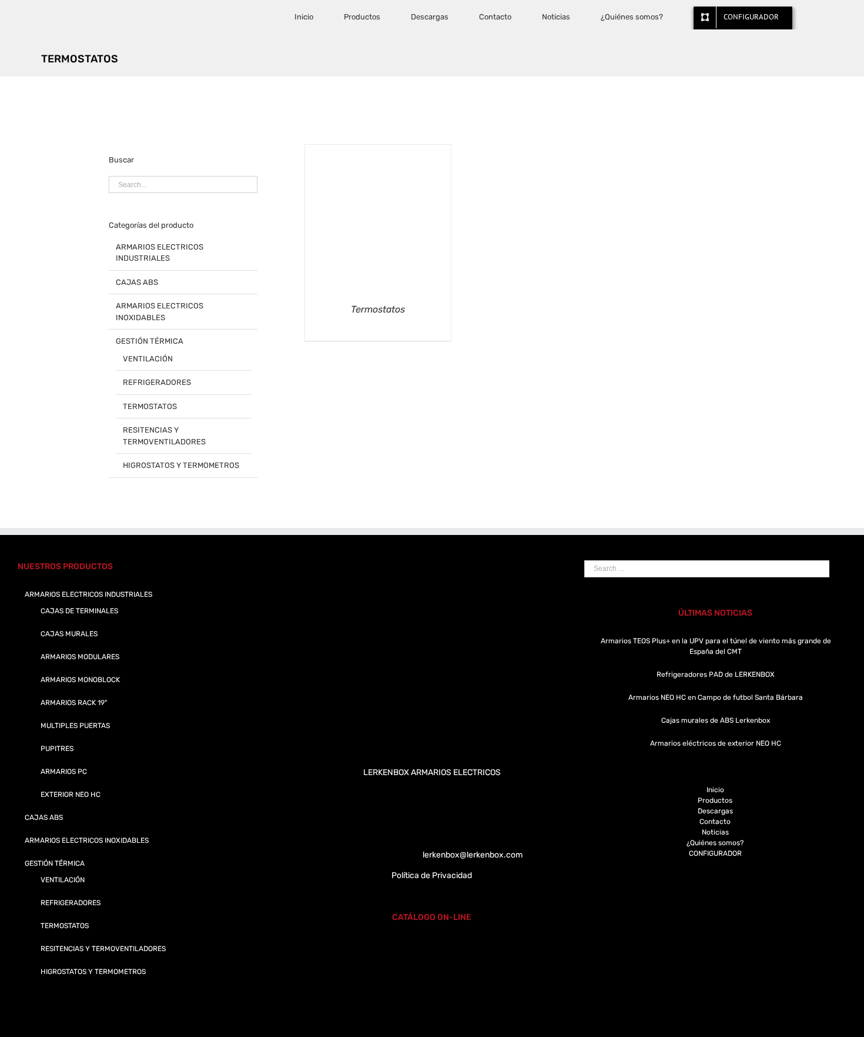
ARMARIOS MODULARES (80, 657)
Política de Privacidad (431, 875)
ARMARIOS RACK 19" (74, 703)
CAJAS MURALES (69, 634)
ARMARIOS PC (64, 771)
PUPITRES (57, 748)
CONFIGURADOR (715, 853)
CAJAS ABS (137, 282)
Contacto (715, 821)
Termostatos (378, 309)
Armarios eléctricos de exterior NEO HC (715, 743)
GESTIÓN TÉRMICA (149, 341)
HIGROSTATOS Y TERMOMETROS (181, 465)
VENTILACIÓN (148, 358)
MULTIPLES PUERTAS (75, 726)
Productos (715, 800)
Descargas (715, 811)
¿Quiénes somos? (715, 843)
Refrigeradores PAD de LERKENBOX (716, 674)
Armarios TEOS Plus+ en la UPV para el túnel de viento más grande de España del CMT (716, 646)
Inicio (715, 790)
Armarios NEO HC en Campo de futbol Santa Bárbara (715, 697)
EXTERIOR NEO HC (71, 794)
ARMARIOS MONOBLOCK (80, 680)
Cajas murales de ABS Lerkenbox (715, 720)
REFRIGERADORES (157, 382)
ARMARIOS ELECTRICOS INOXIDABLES (159, 311)
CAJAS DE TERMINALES (79, 611)
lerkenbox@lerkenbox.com (473, 855)
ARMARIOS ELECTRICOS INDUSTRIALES (159, 252)
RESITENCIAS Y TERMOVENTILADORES (164, 436)
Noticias (715, 832)
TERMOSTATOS (150, 406)
